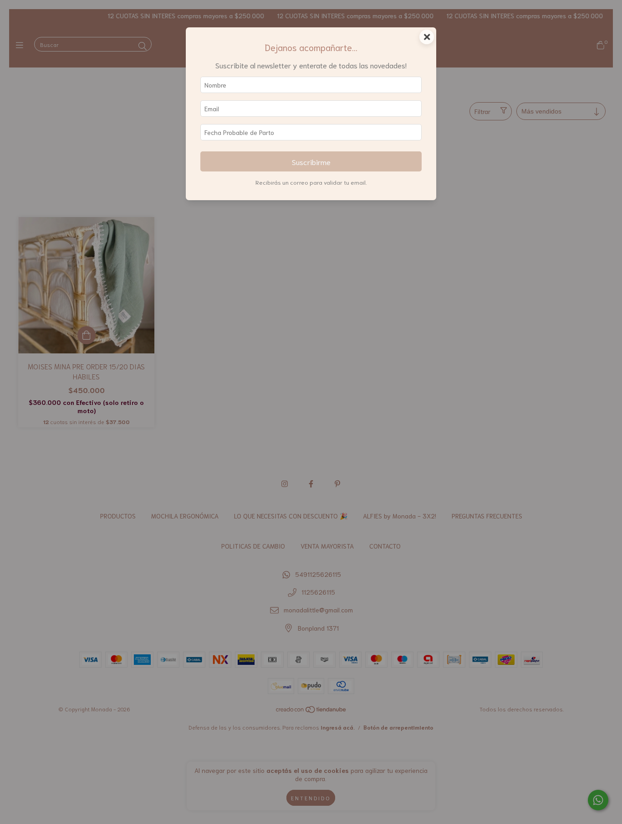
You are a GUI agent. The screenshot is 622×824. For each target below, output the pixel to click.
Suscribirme (311, 161)
